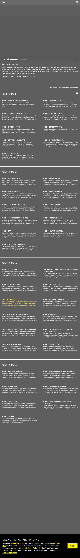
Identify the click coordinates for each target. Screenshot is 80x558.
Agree (73, 546)
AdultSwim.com (18, 543)
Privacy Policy (32, 548)
